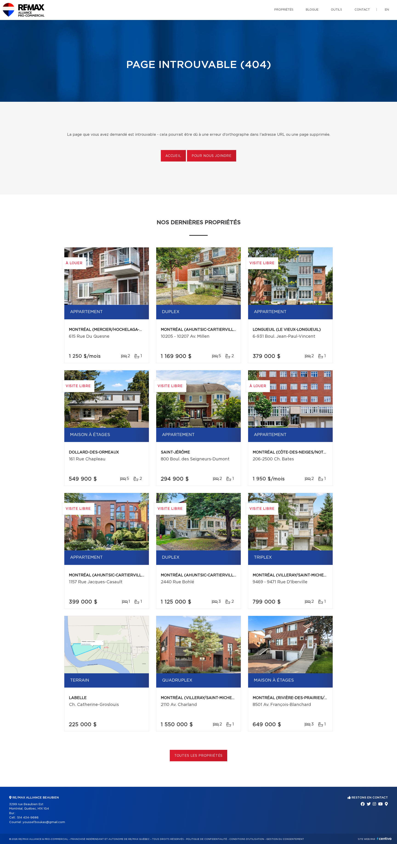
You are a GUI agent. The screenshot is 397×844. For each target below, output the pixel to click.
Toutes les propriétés (198, 755)
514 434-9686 (28, 817)
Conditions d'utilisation (246, 839)
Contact (362, 9)
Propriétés (283, 9)
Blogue (312, 9)
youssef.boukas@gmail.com (44, 822)
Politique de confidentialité (206, 839)
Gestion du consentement (285, 839)
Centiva (384, 838)
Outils (336, 9)
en (387, 9)
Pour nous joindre (212, 156)
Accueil (173, 156)
